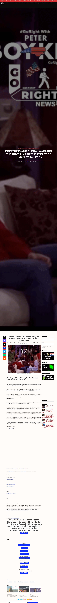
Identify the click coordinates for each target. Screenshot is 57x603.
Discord (24, 0)
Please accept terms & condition (47, 346)
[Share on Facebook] (4, 348)
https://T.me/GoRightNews (10, 486)
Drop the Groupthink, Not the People (49, 406)
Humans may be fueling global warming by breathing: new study (28, 148)
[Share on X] (4, 344)
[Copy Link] (28, 599)
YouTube (38, 0)
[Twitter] (22, 599)
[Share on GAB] (4, 355)
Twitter (20, 0)
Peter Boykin (26, 162)
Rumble (34, 0)
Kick (6, 0)
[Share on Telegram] (4, 351)
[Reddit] (23, 599)
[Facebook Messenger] (26, 599)
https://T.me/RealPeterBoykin (11, 484)
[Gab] (20, 599)
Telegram (10, 0)
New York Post (11, 428)
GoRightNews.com (10, 471)
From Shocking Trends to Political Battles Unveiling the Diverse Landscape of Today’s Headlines (24, 594)
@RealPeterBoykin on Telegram (24, 558)
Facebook (15, 0)
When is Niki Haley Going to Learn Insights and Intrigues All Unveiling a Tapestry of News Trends (35, 594)
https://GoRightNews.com (15, 518)
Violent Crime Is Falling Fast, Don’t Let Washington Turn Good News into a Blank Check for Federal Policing (48, 421)
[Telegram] (19, 599)
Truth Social (52, 0)
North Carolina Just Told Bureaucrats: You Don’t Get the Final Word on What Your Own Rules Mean (47, 411)
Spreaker (43, 0)
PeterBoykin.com (23, 471)
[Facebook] (17, 599)
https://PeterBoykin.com (10, 479)
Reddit (48, 0)
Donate (2, 0)
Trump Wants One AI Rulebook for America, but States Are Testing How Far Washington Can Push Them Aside (48, 426)
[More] (31, 599)
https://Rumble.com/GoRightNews (11, 493)
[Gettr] (29, 599)
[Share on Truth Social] (4, 340)
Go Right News (18, 468)
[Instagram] (25, 599)
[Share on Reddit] (4, 358)
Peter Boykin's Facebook (24, 562)
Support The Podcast (24, 532)
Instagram (29, 0)
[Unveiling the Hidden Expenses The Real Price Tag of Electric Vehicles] (12, 589)
